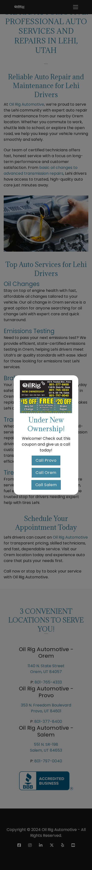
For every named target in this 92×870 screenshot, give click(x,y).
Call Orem (46, 472)
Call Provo (46, 460)
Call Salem (46, 485)
